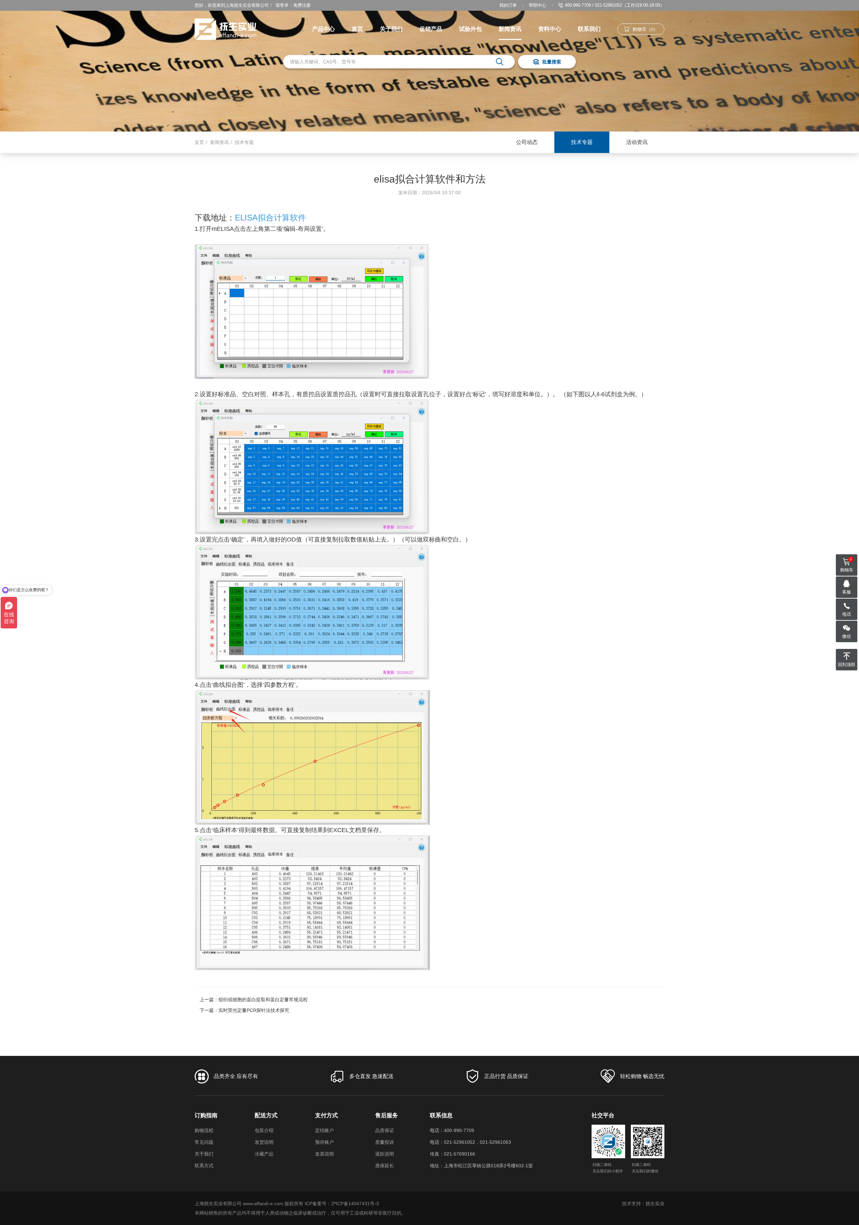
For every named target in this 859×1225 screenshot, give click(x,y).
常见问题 (204, 1142)
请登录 (282, 5)
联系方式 (204, 1165)
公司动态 (527, 142)
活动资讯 (637, 142)
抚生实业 (655, 1203)
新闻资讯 (510, 29)
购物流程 (204, 1130)
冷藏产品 (264, 1154)
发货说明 (264, 1142)
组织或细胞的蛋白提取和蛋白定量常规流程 (263, 999)
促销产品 (430, 29)
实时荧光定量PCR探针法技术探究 (253, 1010)
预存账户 (324, 1142)
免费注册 (302, 5)
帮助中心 (537, 5)
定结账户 (324, 1130)
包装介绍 (264, 1130)
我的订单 (508, 5)
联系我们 (589, 29)
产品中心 (323, 29)
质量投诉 (384, 1142)
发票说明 (324, 1154)
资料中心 (549, 29)
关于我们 (391, 29)
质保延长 (384, 1165)
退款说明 (384, 1154)
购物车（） (645, 29)
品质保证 (384, 1130)
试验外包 (470, 29)
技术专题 (244, 142)
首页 (357, 29)
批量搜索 (551, 61)
